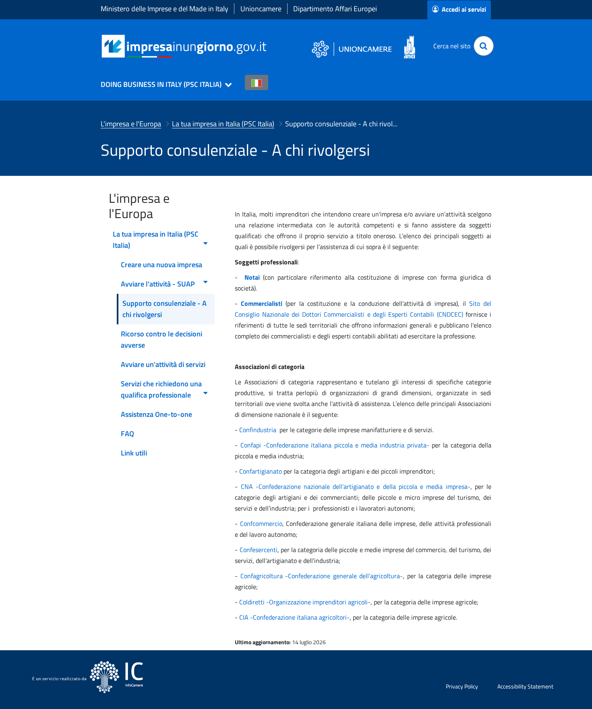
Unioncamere (261, 8)
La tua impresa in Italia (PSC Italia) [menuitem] (156, 240)
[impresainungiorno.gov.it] (269, 46)
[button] (163, 84)
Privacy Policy (462, 686)
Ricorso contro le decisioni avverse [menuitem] (161, 339)
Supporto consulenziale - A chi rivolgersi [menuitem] (164, 309)
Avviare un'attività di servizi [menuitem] (163, 364)
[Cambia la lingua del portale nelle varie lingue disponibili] (256, 82)
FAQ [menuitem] (127, 433)
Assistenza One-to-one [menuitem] (156, 414)
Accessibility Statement (525, 686)
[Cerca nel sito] (484, 46)
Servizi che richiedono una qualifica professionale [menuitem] (161, 389)
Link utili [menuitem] (134, 452)
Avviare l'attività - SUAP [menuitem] (158, 283)
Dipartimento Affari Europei (335, 8)
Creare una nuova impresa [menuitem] (161, 264)
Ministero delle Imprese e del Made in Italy (164, 8)
